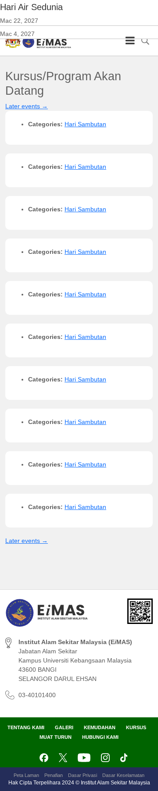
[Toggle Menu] (130, 40)
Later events (26, 106)
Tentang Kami (25, 727)
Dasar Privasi (82, 775)
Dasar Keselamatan (123, 775)
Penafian (53, 775)
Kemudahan (99, 727)
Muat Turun (56, 737)
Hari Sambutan (85, 124)
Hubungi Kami (100, 737)
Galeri (64, 727)
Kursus (136, 727)
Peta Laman (26, 775)
